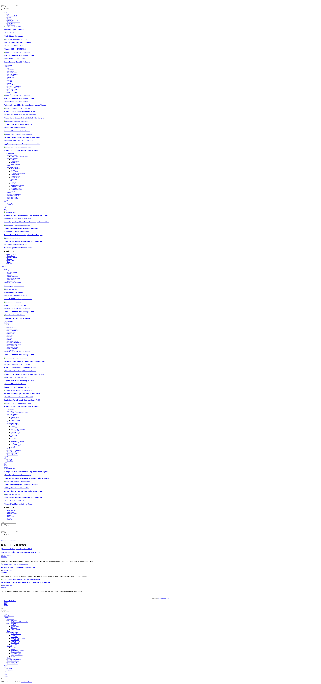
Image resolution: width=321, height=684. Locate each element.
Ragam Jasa (14, 179)
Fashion (13, 183)
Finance (13, 170)
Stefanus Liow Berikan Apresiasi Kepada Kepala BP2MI (20, 552)
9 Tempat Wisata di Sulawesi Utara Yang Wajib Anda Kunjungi (26, 215)
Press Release (11, 23)
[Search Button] (17, 5)
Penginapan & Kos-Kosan (14, 87)
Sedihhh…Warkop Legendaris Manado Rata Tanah (22, 137)
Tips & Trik (10, 204)
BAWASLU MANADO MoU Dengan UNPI (19, 55)
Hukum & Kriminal (12, 20)
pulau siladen (10, 260)
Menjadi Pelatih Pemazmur (13, 36)
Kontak (6, 605)
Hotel (8, 165)
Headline (9, 19)
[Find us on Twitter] (1, 10)
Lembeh (9, 263)
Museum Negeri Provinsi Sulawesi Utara (18, 248)
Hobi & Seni (10, 77)
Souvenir (13, 191)
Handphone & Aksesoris (17, 185)
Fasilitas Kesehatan (12, 72)
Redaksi (6, 602)
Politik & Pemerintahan (13, 22)
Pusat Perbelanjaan (12, 89)
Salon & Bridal (15, 174)
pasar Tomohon (11, 254)
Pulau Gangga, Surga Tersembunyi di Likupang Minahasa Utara (26, 222)
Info (5, 201)
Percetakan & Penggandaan (18, 173)
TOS (5, 604)
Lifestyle (9, 203)
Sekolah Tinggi (15, 161)
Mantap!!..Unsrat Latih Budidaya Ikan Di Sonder (21, 150)
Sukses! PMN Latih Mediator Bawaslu (17, 131)
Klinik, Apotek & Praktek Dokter (19, 156)
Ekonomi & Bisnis (12, 16)
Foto (5, 207)
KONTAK (3, 266)
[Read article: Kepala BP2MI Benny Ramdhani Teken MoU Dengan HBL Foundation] (160, 579)
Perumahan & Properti (13, 195)
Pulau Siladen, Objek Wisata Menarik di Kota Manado (23, 241)
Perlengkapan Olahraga (17, 189)
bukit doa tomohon (12, 257)
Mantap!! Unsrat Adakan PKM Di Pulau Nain (20, 111)
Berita (5, 13)
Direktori (6, 66)
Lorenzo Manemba (7, 555)
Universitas (14, 162)
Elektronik (13, 182)
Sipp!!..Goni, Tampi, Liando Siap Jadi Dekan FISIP (22, 144)
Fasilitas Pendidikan (12, 74)
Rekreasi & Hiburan (12, 90)
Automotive (10, 69)
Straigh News (11, 25)
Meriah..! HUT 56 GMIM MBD (15, 49)
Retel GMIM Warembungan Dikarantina (18, 42)
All (8, 14)
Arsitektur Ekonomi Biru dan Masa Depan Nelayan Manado (25, 105)
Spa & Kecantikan (15, 176)
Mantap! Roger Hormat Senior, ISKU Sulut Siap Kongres (24, 118)
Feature (9, 17)
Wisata (6, 210)
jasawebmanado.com (163, 598)
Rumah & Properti (12, 92)
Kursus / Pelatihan (15, 164)
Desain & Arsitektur (16, 168)
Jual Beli (9, 81)
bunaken (9, 259)
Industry (9, 80)
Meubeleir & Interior (16, 188)
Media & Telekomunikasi (14, 86)
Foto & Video (14, 171)
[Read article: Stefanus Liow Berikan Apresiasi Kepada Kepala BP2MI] (160, 549)
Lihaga (9, 262)
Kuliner (9, 83)
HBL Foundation (11, 540)
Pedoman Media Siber (10, 601)
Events (6, 200)
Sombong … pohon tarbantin (14, 29)
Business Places (11, 71)
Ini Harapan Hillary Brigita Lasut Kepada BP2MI (18, 567)
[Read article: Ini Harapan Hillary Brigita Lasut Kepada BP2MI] (160, 564)
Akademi (13, 159)
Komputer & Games (16, 186)
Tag (5, 540)
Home (2, 540)
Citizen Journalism (9, 65)
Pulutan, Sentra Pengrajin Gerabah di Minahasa (21, 228)
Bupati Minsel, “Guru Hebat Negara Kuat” (19, 124)
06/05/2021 (4, 572)
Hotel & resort (11, 78)
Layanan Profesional (12, 84)
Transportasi (10, 94)
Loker (5, 206)
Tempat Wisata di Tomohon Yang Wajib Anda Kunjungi (23, 235)
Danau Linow (11, 256)
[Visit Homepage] (14, 3)
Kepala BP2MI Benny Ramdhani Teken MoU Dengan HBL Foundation (25, 582)
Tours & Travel (15, 177)
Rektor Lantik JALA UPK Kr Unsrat (17, 62)
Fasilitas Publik (11, 75)
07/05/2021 (4, 557)
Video (5, 209)
